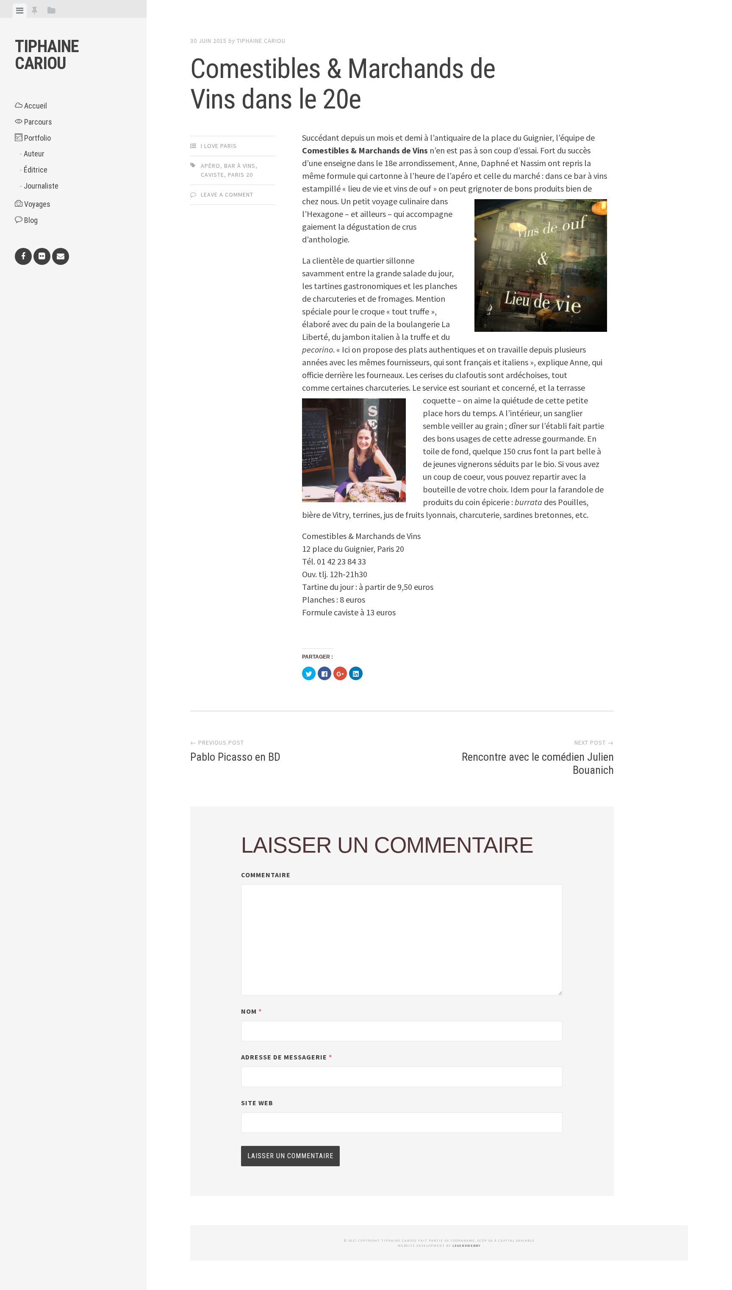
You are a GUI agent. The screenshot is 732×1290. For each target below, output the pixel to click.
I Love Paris (219, 146)
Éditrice (35, 169)
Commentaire (266, 874)
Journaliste (41, 185)
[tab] (20, 10)
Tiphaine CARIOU (47, 54)
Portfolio (36, 137)
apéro (210, 166)
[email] (60, 256)
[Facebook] (23, 256)
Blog (30, 220)
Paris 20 (240, 174)
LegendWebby (466, 1245)
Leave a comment (227, 194)
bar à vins (239, 166)
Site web (257, 1102)
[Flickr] (41, 256)
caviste (212, 174)
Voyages (36, 204)
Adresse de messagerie (286, 1057)
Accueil (34, 105)
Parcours (37, 121)
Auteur (34, 153)
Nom (251, 1011)
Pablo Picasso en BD (235, 757)
